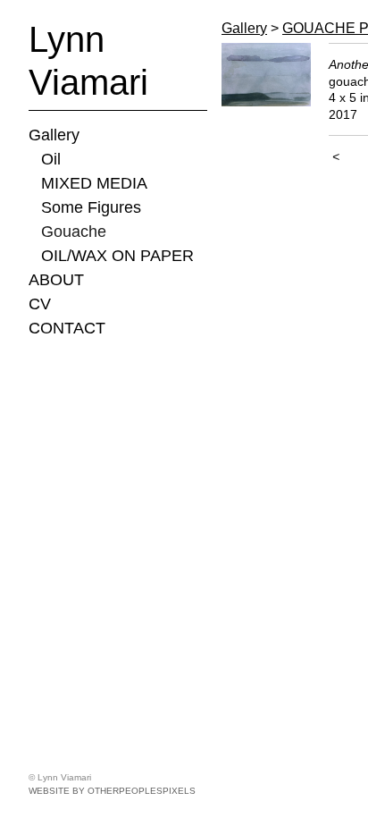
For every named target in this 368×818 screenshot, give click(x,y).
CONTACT (67, 328)
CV (40, 304)
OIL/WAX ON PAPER (117, 256)
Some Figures (91, 207)
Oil (51, 159)
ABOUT (56, 280)
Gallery (54, 135)
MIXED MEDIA (94, 183)
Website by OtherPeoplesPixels (112, 791)
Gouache (73, 231)
